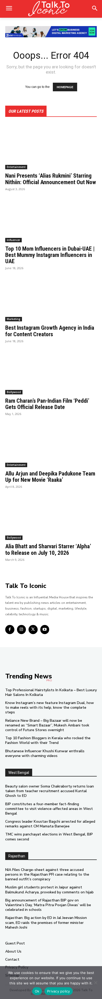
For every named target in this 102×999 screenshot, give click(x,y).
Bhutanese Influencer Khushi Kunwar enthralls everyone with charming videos (44, 753)
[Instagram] (21, 629)
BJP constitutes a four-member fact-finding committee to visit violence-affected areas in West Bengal (49, 809)
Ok (37, 991)
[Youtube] (44, 629)
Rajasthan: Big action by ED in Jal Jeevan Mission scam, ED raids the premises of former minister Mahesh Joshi (46, 922)
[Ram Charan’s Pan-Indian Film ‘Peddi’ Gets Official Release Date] (51, 371)
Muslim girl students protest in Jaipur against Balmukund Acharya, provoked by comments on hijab (49, 889)
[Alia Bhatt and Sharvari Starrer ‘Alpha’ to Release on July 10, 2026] (51, 517)
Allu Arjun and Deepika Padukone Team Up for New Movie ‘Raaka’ (50, 476)
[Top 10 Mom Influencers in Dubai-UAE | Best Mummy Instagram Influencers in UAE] (51, 219)
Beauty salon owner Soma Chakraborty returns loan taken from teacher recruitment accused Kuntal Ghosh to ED (49, 791)
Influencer (13, 240)
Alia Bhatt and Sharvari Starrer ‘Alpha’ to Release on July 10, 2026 (48, 549)
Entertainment (16, 167)
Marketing (13, 319)
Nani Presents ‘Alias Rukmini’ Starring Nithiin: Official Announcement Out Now (50, 178)
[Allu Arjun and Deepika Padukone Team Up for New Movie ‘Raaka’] (51, 444)
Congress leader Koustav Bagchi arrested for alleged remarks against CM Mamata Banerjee (50, 824)
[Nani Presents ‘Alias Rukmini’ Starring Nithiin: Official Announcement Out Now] (51, 146)
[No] (95, 982)
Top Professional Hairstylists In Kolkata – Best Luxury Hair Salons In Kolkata (51, 692)
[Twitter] (33, 629)
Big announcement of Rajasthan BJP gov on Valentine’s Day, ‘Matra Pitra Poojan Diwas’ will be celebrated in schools (48, 905)
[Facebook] (9, 629)
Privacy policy (58, 991)
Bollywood (14, 392)
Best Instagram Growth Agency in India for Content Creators (49, 330)
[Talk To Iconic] (51, 9)
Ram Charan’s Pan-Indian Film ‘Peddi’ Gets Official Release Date (47, 404)
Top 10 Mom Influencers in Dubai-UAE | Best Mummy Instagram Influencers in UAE (50, 254)
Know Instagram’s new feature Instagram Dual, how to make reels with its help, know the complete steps (49, 707)
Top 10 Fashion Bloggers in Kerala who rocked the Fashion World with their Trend (47, 740)
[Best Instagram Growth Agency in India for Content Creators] (51, 298)
